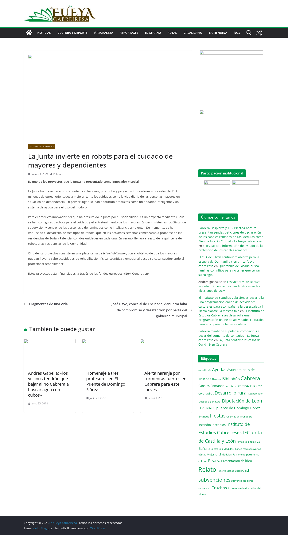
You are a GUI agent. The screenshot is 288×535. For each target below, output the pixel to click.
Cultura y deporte (72, 33)
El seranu (153, 33)
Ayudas (219, 369)
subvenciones (214, 479)
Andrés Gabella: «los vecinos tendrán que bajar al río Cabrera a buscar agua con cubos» (48, 384)
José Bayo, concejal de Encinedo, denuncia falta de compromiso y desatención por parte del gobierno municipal (149, 310)
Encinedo (203, 416)
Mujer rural (214, 454)
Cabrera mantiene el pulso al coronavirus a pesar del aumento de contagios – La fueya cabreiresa (229, 335)
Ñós (237, 33)
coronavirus (246, 386)
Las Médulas (226, 448)
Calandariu (193, 33)
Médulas (227, 454)
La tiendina (218, 33)
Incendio (204, 425)
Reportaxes (129, 33)
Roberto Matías (225, 470)
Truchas (219, 487)
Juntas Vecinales (246, 441)
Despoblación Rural (209, 401)
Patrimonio (239, 454)
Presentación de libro (236, 461)
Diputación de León (242, 401)
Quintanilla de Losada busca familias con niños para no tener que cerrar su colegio (229, 270)
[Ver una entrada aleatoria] (259, 33)
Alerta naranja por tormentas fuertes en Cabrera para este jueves (165, 381)
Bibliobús (231, 378)
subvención (204, 488)
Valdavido (244, 488)
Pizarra (214, 460)
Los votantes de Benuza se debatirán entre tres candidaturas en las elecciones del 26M (229, 286)
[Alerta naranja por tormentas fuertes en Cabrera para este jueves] (166, 342)
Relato (207, 469)
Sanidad (242, 470)
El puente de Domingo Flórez (236, 407)
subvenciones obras (242, 480)
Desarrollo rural (231, 393)
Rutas (172, 33)
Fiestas (218, 415)
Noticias (44, 33)
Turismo (232, 488)
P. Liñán (57, 174)
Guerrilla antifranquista (239, 416)
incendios (219, 425)
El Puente (205, 408)
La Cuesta (212, 448)
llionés (238, 449)
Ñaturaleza (103, 33)
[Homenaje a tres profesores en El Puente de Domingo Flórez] (108, 342)
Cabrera (250, 378)
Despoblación (255, 393)
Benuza (216, 379)
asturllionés (204, 370)
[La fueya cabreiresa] (29, 33)
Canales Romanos (211, 386)
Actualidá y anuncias (42, 146)
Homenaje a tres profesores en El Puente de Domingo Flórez (105, 381)
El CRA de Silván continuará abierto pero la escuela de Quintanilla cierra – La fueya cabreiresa (228, 261)
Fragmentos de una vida (48, 304)
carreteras (231, 386)
